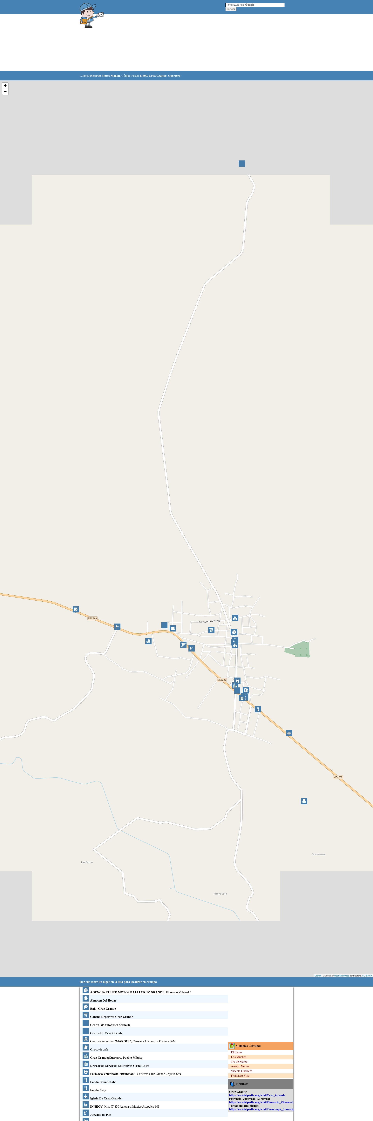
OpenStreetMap (341, 975)
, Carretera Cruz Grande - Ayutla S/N (135, 1074)
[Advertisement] (176, 43)
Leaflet (318, 975)
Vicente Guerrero (241, 1071)
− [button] (5, 91)
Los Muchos (238, 1057)
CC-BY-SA (367, 975)
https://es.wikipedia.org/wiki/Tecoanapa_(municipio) (263, 1109)
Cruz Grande (157, 75)
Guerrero (174, 75)
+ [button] (5, 85)
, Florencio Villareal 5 (140, 992)
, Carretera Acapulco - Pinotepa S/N (132, 1041)
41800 (143, 75)
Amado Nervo (240, 1066)
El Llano (236, 1052)
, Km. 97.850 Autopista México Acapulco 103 (124, 1106)
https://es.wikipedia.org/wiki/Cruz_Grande (257, 1095)
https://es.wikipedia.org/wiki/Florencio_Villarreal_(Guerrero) (269, 1102)
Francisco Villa (240, 1075)
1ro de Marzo (239, 1061)
